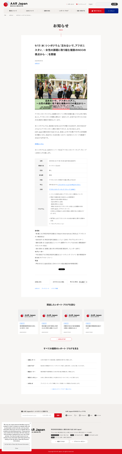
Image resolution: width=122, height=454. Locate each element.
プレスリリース (45, 288)
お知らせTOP (61, 339)
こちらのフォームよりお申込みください (69, 185)
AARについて (30, 11)
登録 (58, 415)
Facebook (70, 415)
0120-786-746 (64, 435)
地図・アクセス (61, 441)
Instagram (83, 415)
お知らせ (11, 15)
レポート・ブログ (63, 11)
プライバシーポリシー (79, 441)
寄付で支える (97, 11)
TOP (5, 15)
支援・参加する (81, 11)
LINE (91, 415)
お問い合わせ (71, 4)
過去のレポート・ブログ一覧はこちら (61, 389)
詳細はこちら (39, 144)
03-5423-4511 (79, 435)
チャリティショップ (82, 4)
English (90, 4)
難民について (13, 11)
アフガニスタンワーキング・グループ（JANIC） (62, 189)
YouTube (99, 415)
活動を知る (47, 11)
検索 (115, 4)
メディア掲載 (54, 288)
